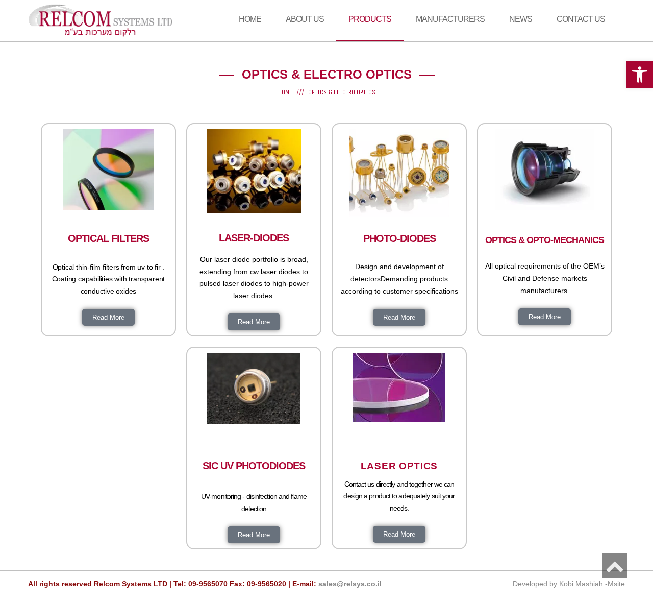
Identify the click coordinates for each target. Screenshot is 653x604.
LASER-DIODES (254, 238)
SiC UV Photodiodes (254, 465)
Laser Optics (399, 466)
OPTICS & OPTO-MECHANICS (544, 240)
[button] (639, 74)
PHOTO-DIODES (399, 238)
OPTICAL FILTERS (108, 238)
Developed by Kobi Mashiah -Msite (569, 583)
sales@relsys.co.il (350, 583)
